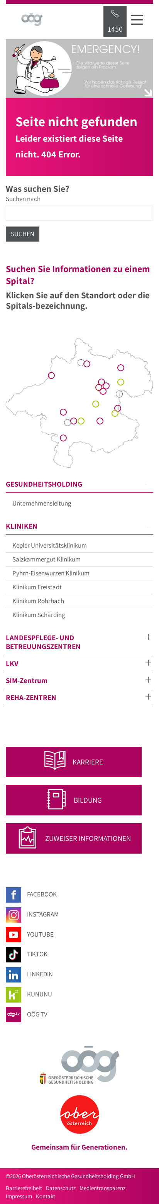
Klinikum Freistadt (37, 587)
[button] (79, 484)
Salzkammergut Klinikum (46, 559)
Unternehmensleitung (41, 503)
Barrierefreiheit (24, 1188)
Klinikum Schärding (38, 614)
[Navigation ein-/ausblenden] (137, 19)
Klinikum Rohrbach (38, 601)
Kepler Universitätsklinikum (49, 545)
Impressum (19, 1196)
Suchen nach (23, 198)
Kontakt (45, 1196)
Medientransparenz (102, 1188)
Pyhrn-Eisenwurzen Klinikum (51, 573)
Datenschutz (61, 1188)
